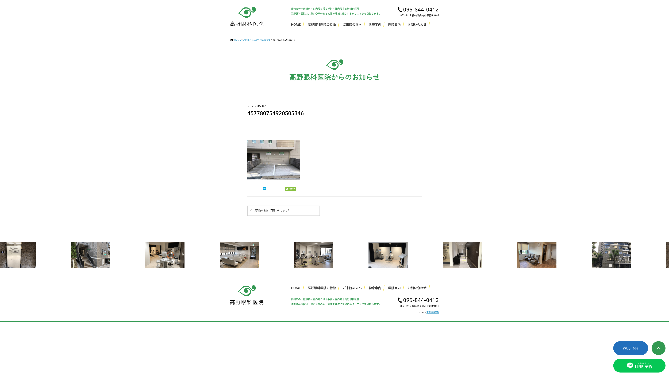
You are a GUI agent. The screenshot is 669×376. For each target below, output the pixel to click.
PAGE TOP (659, 348)
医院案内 (394, 24)
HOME (296, 24)
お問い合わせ (417, 24)
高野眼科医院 (432, 312)
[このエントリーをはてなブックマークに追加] (264, 189)
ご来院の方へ (352, 24)
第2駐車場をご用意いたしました (272, 210)
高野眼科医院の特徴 (322, 24)
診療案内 (375, 24)
